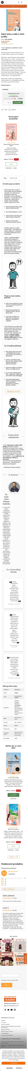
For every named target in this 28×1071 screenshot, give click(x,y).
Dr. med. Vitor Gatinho (18, 696)
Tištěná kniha (8, 168)
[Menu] (2, 2)
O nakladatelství (5, 1033)
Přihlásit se (6, 985)
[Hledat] (19, 2)
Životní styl (17, 689)
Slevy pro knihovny (5, 1029)
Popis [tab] (5, 178)
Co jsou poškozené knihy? (7, 1035)
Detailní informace (5, 85)
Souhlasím (14, 1063)
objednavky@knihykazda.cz (12, 1005)
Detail (11, 164)
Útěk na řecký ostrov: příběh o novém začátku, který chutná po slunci (12, 1042)
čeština (16, 692)
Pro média (3, 1022)
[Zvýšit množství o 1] (10, 103)
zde (17, 1059)
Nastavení (9, 1068)
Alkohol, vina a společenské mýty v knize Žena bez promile (12, 1046)
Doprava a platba (5, 1024)
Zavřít (2, 112)
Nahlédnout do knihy (13, 391)
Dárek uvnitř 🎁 (25, 958)
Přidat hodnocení (8, 889)
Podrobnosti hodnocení (7, 44)
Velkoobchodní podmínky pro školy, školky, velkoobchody (11, 1027)
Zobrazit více (13, 857)
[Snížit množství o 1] (6, 103)
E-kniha (14, 168)
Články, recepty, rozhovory (7, 1031)
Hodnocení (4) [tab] (13, 178)
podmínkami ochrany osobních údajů (9, 980)
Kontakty (3, 1020)
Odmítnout (19, 1068)
